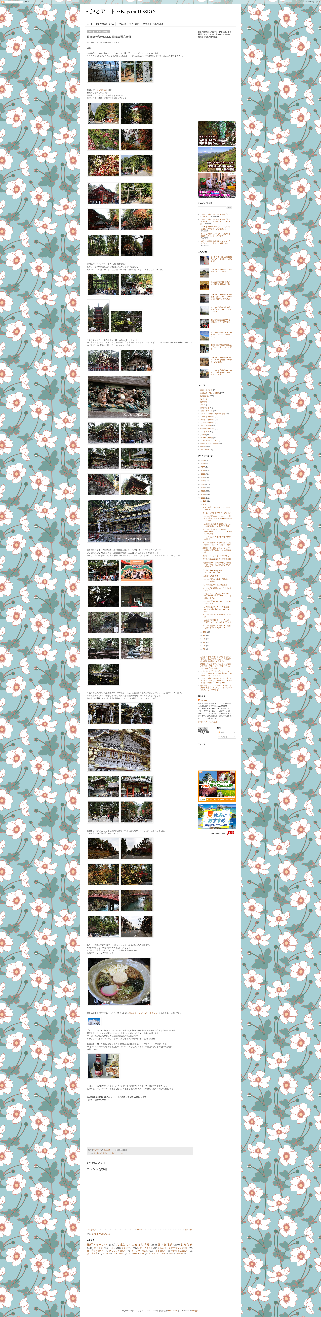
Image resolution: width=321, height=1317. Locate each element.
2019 (203, 477)
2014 (203, 495)
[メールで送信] (116, 1150)
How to (171, 1253)
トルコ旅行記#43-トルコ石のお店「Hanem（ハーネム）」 (221, 334)
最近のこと (107, 1153)
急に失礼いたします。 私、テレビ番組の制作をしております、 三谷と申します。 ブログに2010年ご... (215, 666)
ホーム (89, 24)
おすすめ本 (92, 1253)
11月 (205, 504)
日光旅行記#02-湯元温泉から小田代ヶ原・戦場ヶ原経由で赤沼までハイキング (217, 565)
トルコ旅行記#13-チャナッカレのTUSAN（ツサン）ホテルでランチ (217, 621)
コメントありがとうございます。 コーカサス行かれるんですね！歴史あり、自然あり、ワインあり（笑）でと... (216, 673)
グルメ (112, 1248)
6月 (204, 646)
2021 (203, 471)
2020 (203, 474)
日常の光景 (179, 1253)
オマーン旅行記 (118, 1254)
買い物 (105, 1254)
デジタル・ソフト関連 (157, 1254)
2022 (203, 467)
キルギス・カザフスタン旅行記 (173, 1248)
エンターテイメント (137, 1254)
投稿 (222, 732)
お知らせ (187, 1244)
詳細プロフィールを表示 (207, 722)
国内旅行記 (98, 1153)
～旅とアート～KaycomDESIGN (120, 11)
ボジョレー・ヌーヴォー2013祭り (216, 556)
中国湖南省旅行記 (179, 1251)
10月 (205, 632)
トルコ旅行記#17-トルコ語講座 (215, 585)
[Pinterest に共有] (126, 1150)
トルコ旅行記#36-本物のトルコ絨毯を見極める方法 (221, 283)
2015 (203, 491)
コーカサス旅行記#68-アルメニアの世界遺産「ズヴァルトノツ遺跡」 (215, 235)
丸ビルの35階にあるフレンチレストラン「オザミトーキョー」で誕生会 (215, 242)
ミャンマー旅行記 (139, 1251)
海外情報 (98, 1248)
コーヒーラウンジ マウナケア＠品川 (217, 513)
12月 (205, 501)
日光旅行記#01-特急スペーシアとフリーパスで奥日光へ (217, 571)
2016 (203, 488)
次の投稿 (91, 1230)
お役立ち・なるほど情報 (133, 1244)
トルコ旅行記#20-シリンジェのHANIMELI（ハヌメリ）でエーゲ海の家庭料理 (217, 531)
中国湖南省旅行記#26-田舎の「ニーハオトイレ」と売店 (221, 347)
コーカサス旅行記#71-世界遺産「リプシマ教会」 (221, 270)
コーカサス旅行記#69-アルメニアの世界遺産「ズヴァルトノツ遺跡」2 (215, 228)
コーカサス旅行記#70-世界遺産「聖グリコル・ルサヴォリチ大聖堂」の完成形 (215, 221)
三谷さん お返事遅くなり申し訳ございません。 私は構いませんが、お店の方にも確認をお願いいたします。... (215, 659)
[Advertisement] (108, 1121)
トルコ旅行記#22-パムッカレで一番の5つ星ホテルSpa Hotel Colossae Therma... (217, 518)
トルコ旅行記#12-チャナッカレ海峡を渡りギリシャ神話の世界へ (217, 627)
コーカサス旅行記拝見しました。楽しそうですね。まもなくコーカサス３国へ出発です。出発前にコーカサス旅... (216, 680)
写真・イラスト (145, 1248)
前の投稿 (188, 1230)
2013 (203, 498)
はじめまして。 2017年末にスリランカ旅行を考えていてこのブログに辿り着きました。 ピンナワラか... (216, 688)
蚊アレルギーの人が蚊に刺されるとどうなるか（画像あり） (221, 259)
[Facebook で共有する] (124, 1150)
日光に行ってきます (210, 576)
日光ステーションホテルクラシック (144, 1013)
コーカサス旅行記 (95, 1251)
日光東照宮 (101, 90)
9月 (204, 635)
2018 (203, 481)
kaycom (204, 700)
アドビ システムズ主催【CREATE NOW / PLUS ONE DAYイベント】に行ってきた (217, 596)
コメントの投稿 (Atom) (101, 1234)
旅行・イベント (118, 1153)
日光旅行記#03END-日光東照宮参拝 (217, 559)
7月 (204, 642)
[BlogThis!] (119, 1150)
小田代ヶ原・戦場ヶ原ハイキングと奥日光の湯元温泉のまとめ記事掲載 (217, 550)
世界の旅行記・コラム (105, 24)
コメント (224, 737)
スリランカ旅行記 (117, 1251)
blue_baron (172, 1311)
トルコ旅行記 (159, 1251)
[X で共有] (121, 1150)
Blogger (195, 1311)
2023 (203, 464)
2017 (203, 484)
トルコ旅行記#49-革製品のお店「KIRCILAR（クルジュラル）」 (221, 309)
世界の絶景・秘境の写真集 (152, 24)
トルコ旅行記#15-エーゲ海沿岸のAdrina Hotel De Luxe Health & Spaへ (216, 609)
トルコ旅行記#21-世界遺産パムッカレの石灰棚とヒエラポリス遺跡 (217, 525)
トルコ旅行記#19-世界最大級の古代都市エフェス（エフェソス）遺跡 (217, 544)
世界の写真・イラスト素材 (128, 24)
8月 (204, 639)
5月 (204, 649)
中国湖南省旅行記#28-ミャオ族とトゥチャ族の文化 (221, 321)
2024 (203, 460)
